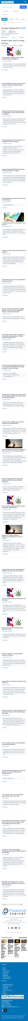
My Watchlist (15, 11)
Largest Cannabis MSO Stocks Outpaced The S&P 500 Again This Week (13, 170)
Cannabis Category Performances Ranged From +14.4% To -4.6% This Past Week (13, 450)
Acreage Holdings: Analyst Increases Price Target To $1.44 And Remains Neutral (13, 84)
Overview (4, 22)
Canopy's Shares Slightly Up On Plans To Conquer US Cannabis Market (13, 422)
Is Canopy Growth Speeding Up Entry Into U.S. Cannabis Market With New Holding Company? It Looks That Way (13, 367)
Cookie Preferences (21, 1016)
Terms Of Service (16, 924)
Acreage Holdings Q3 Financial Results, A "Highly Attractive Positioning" (13, 140)
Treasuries (5, 24)
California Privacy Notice (13, 1016)
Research (22, 37)
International (18, 22)
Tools (23, 19)
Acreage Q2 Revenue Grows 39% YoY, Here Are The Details (14, 199)
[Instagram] (19, 928)
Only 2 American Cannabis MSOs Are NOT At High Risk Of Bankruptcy (13, 506)
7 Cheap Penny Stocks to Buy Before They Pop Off (13, 223)
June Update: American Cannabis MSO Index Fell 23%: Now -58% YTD (12, 795)
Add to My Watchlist (5, 35)
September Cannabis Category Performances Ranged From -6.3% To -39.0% (12, 537)
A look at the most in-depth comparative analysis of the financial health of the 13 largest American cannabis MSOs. (13, 488)
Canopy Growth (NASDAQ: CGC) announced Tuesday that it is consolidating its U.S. (11, 375)
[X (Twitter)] (8, 928)
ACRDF (22, 28)
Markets (4, 19)
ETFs (17, 19)
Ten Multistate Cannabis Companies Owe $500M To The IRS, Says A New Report (13, 570)
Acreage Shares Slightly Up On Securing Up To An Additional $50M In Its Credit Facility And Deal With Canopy (14, 396)
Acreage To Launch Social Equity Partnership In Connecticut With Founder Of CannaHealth (14, 851)
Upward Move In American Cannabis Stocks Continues (14, 682)
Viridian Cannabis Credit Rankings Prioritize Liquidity (14, 251)
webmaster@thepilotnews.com (12, 1006)
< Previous (4, 45)
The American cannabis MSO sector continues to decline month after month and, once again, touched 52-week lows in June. (14, 802)
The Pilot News (9, 1015)
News (8, 22)
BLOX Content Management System (11, 1018)
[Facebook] (12, 928)
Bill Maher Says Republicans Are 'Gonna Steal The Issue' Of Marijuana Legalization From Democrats (13, 883)
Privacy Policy (6, 1016)
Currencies (13, 22)
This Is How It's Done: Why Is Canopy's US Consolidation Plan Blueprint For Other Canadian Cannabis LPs (13, 336)
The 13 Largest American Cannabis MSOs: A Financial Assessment (13, 743)
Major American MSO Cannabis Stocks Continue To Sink (12, 628)
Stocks (11, 19)
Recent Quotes (5, 11)
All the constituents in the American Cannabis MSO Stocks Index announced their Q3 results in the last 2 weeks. (14, 65)
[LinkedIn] (15, 928)
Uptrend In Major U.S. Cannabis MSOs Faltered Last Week (12, 654)
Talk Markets (6, 295)
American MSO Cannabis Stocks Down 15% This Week (14, 599)
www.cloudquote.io (14, 919)
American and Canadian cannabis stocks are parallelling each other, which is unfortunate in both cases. (14, 636)
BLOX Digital (21, 1018)
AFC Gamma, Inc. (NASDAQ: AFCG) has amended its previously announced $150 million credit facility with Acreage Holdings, (14, 404)
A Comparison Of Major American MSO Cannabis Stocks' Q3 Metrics (12, 58)
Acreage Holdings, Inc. (9, 205)
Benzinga (5, 97)
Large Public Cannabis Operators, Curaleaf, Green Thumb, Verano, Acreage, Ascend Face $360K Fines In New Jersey (14, 822)
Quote (6, 37)
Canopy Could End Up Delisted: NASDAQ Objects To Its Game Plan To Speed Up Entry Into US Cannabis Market (13, 310)
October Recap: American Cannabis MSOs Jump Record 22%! (13, 280)
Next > (21, 45)
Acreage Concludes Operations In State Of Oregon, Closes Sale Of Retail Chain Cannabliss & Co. (13, 772)
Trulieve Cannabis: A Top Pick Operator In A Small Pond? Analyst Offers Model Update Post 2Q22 (14, 712)
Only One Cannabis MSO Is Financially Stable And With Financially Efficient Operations (12, 480)
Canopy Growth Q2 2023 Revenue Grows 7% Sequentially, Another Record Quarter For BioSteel (13, 112)
